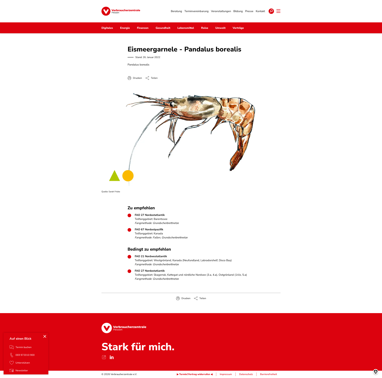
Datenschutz (246, 374)
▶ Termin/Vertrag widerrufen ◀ (194, 374)
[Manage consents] (375, 371)
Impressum (226, 374)
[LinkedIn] (111, 357)
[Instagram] (104, 357)
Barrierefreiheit (268, 374)
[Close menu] (45, 336)
